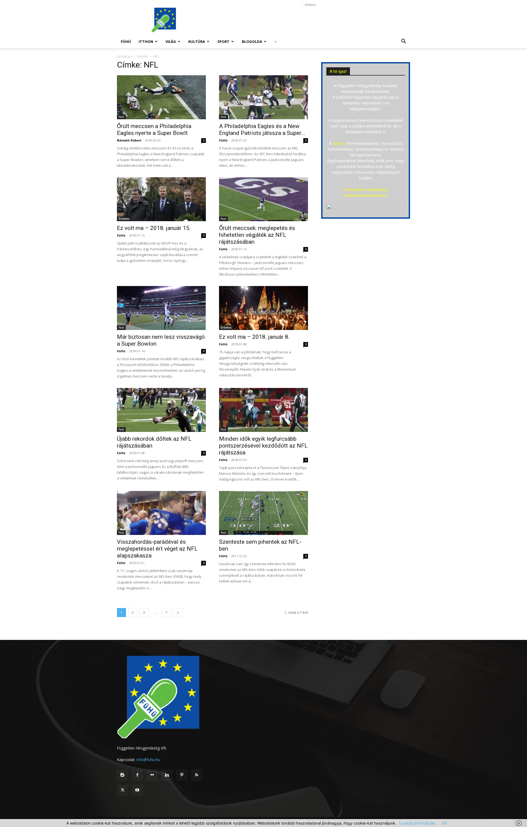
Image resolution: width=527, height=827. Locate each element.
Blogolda (252, 41)
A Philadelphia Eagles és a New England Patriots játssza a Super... (262, 129)
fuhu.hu (339, 143)
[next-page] (178, 612)
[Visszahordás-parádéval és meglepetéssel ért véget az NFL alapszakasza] (161, 513)
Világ (171, 41)
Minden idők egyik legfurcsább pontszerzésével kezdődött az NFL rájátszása (263, 445)
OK (444, 823)
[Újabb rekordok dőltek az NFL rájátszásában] (161, 410)
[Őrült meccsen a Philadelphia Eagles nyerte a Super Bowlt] (161, 97)
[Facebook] (137, 775)
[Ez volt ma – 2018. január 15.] (161, 199)
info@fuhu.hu (148, 759)
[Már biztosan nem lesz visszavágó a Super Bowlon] (161, 308)
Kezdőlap (124, 56)
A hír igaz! (338, 71)
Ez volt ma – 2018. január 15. (154, 228)
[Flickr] (152, 775)
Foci (121, 117)
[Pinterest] (181, 775)
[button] (403, 42)
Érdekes (124, 219)
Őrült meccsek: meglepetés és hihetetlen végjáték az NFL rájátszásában (257, 235)
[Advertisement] (310, 20)
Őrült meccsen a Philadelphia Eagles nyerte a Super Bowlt (154, 129)
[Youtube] (137, 790)
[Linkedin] (166, 775)
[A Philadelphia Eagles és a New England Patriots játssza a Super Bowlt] (263, 97)
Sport (223, 41)
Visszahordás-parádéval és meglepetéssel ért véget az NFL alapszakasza (157, 549)
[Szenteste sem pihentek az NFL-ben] (263, 513)
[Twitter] (122, 790)
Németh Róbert (129, 140)
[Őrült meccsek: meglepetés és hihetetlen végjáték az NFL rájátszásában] (263, 199)
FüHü (126, 41)
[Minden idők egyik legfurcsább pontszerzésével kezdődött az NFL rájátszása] (263, 410)
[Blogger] (122, 775)
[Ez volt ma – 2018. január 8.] (263, 308)
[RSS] (196, 775)
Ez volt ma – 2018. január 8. (254, 337)
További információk (417, 823)
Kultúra (196, 41)
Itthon (146, 41)
